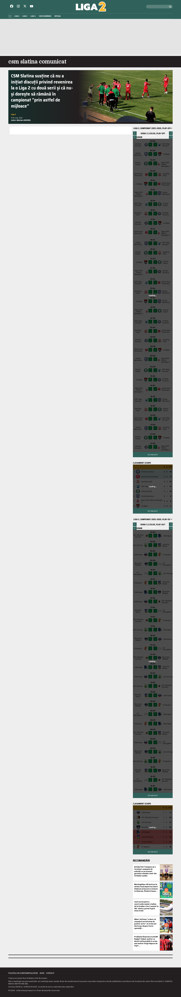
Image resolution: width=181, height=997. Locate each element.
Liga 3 (24, 16)
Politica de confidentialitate (23, 973)
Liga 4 (33, 16)
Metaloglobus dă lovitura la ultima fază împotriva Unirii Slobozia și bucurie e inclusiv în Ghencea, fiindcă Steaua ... (146, 887)
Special (57, 16)
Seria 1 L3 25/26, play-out (152, 524)
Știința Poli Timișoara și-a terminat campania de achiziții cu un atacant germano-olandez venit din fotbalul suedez (145, 871)
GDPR (42, 973)
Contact (50, 973)
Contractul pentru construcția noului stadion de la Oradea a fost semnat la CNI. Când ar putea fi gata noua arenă (146, 906)
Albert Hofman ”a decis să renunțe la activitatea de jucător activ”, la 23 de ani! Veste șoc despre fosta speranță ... (145, 924)
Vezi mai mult (153, 454)
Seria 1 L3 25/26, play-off (153, 133)
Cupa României (45, 16)
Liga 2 (16, 16)
